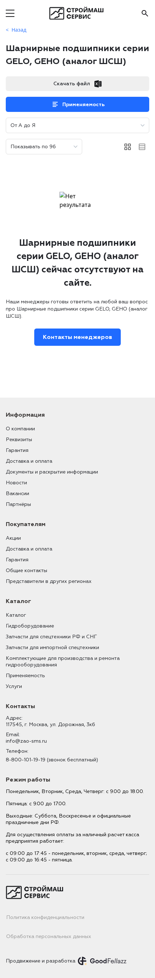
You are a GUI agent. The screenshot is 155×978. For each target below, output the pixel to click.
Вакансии (17, 493)
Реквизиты (19, 439)
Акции (13, 538)
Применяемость (83, 104)
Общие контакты (26, 570)
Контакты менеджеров (77, 337)
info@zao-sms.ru (26, 741)
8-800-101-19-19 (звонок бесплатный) (52, 760)
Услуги (14, 686)
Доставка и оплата (29, 461)
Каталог (16, 615)
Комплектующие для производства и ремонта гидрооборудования (63, 661)
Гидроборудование (30, 626)
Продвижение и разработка (40, 961)
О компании (20, 429)
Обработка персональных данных (48, 936)
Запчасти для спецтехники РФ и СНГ (51, 637)
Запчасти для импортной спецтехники (52, 647)
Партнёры (18, 504)
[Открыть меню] (10, 13)
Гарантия (17, 450)
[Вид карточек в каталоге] (127, 147)
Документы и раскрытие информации (52, 472)
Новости (16, 483)
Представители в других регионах (49, 581)
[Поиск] (145, 13)
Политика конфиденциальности (45, 917)
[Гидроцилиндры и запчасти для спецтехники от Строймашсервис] (77, 13)
